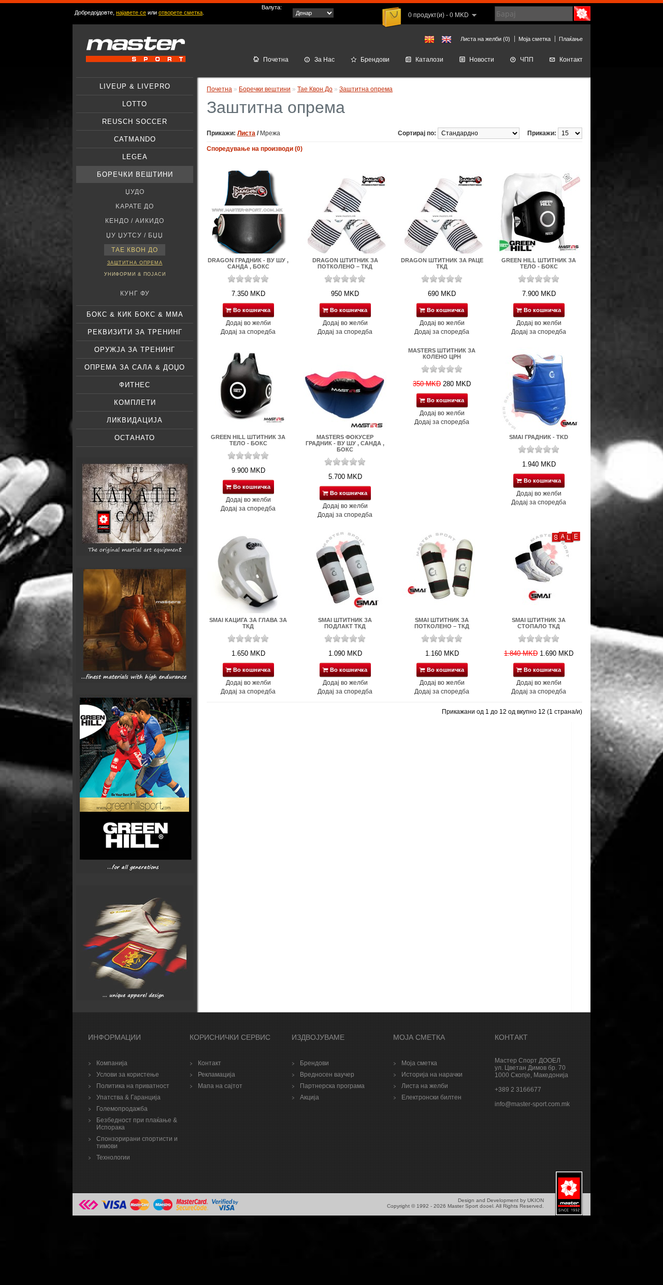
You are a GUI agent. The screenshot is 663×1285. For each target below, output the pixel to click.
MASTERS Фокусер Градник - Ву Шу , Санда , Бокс (345, 443)
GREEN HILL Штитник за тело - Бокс (538, 263)
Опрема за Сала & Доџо (134, 367)
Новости (481, 59)
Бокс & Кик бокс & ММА (135, 314)
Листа (246, 133)
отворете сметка (180, 12)
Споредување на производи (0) (254, 148)
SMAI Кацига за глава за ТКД (248, 623)
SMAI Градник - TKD (538, 437)
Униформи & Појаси (135, 274)
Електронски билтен (431, 1097)
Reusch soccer (134, 121)
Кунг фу (135, 293)
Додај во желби (248, 323)
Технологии (113, 1157)
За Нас (324, 59)
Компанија (111, 1063)
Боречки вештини (135, 174)
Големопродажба (122, 1108)
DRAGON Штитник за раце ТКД (442, 263)
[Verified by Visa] (225, 1209)
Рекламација (216, 1074)
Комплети (135, 402)
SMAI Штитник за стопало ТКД (539, 623)
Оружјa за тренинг (134, 350)
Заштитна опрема (135, 262)
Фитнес (134, 385)
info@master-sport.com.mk (532, 1104)
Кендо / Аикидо (134, 220)
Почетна (276, 59)
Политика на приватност (132, 1086)
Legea (135, 157)
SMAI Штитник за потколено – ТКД (441, 623)
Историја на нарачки (432, 1074)
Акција (309, 1097)
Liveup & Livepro (134, 86)
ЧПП (527, 59)
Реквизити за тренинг (135, 332)
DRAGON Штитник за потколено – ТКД (345, 263)
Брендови (375, 59)
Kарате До (135, 206)
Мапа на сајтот (220, 1086)
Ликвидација (135, 420)
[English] (446, 39)
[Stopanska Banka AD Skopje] (88, 1209)
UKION (535, 1200)
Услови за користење (127, 1074)
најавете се (131, 12)
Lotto (134, 104)
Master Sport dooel (470, 1206)
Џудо (135, 191)
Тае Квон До (134, 249)
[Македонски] (429, 39)
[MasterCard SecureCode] (192, 1209)
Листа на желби (424, 1086)
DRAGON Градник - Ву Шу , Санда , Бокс (248, 263)
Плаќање (571, 39)
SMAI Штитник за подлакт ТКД (345, 623)
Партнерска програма (332, 1086)
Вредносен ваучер (327, 1074)
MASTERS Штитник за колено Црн (441, 353)
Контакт (571, 59)
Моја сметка (534, 39)
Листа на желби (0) (485, 39)
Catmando (135, 139)
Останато (134, 438)
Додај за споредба (248, 331)
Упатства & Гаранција (128, 1097)
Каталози (429, 59)
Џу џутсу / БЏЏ (134, 235)
